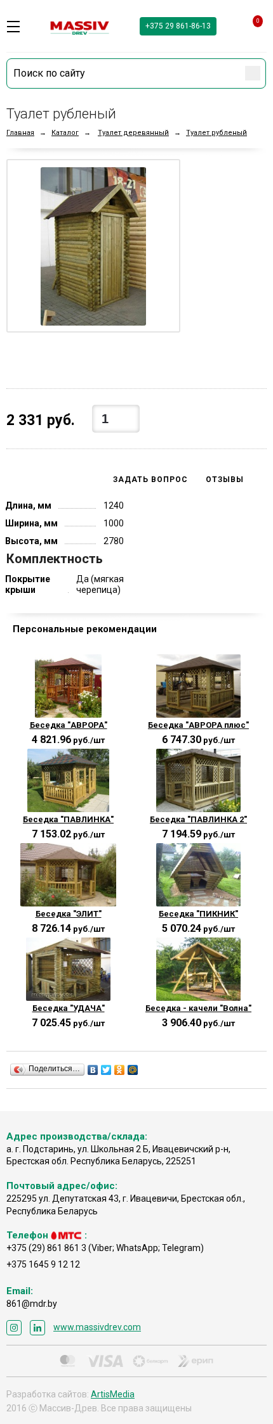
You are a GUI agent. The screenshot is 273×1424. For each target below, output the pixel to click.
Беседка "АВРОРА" (68, 725)
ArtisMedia (113, 1394)
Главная (20, 133)
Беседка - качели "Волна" (198, 1008)
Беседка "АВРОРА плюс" (198, 725)
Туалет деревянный (133, 133)
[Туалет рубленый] (93, 246)
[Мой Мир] (133, 1070)
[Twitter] (106, 1070)
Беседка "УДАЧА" (68, 1008)
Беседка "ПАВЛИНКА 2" (198, 819)
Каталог (65, 133)
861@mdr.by (31, 1304)
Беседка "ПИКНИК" (198, 914)
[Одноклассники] (119, 1070)
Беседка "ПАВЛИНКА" (68, 819)
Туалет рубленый (216, 133)
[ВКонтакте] (93, 1070)
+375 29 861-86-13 (178, 26)
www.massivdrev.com (97, 1327)
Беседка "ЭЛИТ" (69, 914)
